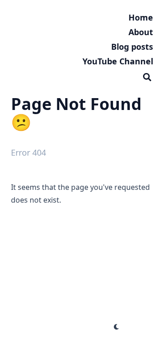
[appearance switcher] (117, 327)
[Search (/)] (147, 75)
